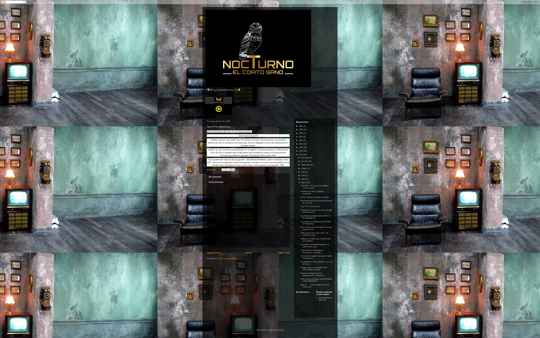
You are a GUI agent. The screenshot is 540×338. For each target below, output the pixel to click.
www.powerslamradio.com (325, 299)
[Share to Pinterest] (233, 169)
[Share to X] (228, 169)
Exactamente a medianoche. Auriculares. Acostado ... (312, 251)
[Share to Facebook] (231, 169)
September (306, 165)
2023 (301, 137)
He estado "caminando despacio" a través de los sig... (315, 245)
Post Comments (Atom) (227, 258)
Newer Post (213, 252)
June (303, 175)
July (303, 172)
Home (248, 252)
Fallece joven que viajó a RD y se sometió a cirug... (314, 234)
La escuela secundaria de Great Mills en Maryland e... (316, 223)
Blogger (281, 330)
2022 (301, 140)
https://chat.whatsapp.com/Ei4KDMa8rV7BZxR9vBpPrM (316, 280)
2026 (301, 126)
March (304, 182)
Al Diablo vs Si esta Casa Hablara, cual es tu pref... (315, 187)
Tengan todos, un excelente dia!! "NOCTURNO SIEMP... (314, 268)
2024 (301, 133)
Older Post (284, 252)
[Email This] (222, 169)
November (305, 158)
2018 (301, 155)
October (304, 161)
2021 (301, 144)
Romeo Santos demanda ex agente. (315, 197)
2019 (301, 151)
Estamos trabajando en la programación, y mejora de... (313, 274)
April (303, 179)
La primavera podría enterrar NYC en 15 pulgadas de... (315, 217)
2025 (301, 130)
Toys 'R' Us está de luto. (310, 206)
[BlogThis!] (225, 169)
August (304, 168)
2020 (301, 147)
